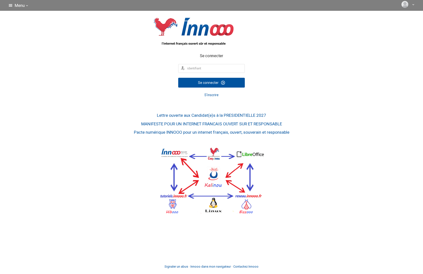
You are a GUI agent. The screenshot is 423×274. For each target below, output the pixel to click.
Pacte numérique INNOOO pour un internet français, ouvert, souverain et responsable (211, 132)
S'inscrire (211, 95)
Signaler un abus (176, 266)
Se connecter (208, 83)
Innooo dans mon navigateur (210, 266)
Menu (20, 5)
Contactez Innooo (245, 266)
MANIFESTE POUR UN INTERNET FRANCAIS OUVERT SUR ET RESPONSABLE (211, 123)
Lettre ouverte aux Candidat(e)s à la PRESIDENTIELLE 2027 (211, 115)
